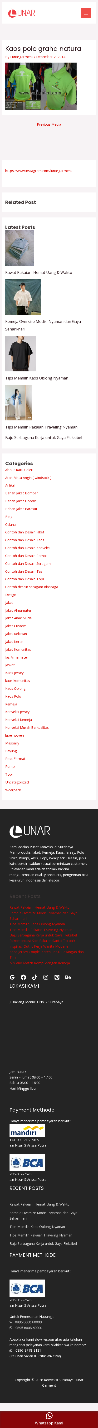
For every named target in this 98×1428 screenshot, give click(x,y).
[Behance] (68, 977)
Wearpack (13, 790)
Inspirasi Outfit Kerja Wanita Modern (39, 946)
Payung (11, 750)
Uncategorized (17, 782)
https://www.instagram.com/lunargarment (38, 170)
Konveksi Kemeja (18, 719)
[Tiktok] (34, 977)
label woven (14, 735)
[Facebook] (23, 977)
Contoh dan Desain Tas (23, 571)
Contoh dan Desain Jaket (24, 532)
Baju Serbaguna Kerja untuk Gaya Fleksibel (43, 437)
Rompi (10, 766)
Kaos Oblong (15, 688)
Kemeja (11, 704)
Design (10, 594)
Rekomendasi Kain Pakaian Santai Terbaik (42, 940)
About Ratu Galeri (19, 469)
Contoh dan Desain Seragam (28, 563)
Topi (9, 774)
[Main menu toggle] (86, 13)
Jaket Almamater (18, 610)
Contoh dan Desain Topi (24, 578)
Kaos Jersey (14, 672)
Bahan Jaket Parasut (21, 508)
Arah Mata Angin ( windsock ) (28, 477)
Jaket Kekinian (16, 633)
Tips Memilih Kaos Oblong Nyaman (36, 378)
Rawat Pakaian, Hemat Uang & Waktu (38, 272)
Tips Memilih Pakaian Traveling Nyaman (41, 427)
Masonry (12, 743)
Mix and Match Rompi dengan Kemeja (40, 962)
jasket (10, 664)
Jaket (9, 602)
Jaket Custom (15, 625)
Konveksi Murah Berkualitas (27, 727)
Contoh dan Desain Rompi (26, 555)
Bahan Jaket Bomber (21, 493)
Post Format (15, 758)
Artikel (10, 485)
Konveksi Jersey (17, 711)
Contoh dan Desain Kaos (24, 539)
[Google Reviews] (12, 977)
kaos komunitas (17, 680)
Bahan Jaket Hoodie (21, 500)
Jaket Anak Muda (18, 618)
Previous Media (49, 124)
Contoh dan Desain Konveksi (27, 547)
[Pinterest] (57, 977)
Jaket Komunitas (18, 649)
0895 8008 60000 (27, 1322)
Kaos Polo (13, 696)
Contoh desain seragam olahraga (31, 586)
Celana (10, 524)
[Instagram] (46, 977)
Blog (9, 516)
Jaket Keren (14, 641)
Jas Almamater (16, 657)
